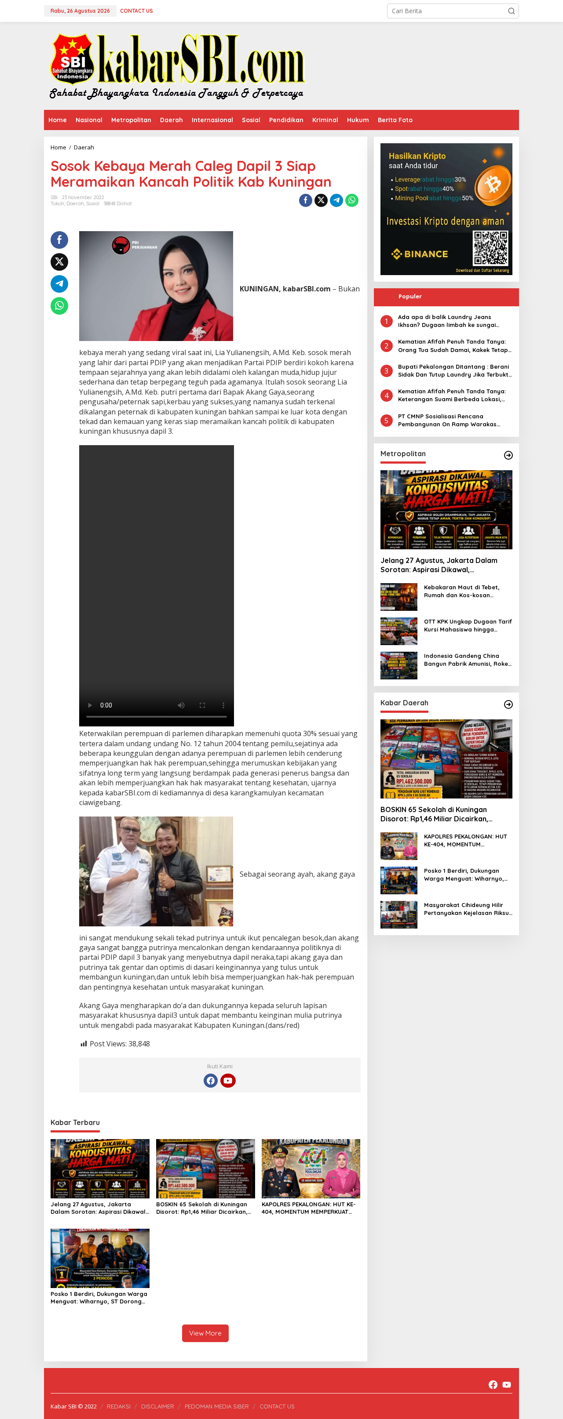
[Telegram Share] (336, 200)
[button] (511, 11)
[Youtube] (227, 1081)
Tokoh (57, 203)
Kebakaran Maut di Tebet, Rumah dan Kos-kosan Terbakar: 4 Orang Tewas (462, 591)
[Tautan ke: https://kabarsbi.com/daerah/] (508, 704)
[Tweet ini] (321, 200)
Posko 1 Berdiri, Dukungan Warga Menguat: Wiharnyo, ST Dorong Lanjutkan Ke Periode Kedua (99, 1297)
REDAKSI (119, 1406)
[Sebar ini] (305, 200)
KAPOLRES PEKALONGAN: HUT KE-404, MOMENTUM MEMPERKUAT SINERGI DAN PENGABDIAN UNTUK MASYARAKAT (310, 1208)
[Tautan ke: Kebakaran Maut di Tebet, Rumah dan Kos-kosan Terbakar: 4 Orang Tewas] (398, 596)
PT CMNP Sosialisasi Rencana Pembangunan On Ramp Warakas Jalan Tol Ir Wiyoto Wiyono (447, 420)
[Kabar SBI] (177, 65)
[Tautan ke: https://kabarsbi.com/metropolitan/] (508, 455)
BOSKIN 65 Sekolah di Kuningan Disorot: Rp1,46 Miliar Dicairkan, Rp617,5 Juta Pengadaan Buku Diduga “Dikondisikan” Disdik (202, 1208)
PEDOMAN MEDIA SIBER (217, 1406)
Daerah (75, 203)
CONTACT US (277, 1406)
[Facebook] (211, 1081)
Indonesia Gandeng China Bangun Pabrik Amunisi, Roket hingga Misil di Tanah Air (467, 660)
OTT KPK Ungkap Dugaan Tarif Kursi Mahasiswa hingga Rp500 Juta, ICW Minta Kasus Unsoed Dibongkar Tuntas (468, 625)
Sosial (92, 203)
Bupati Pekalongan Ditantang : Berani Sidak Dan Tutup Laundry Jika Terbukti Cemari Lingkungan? (454, 370)
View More (205, 1333)
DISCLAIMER (157, 1406)
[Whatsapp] (351, 200)
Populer (410, 296)
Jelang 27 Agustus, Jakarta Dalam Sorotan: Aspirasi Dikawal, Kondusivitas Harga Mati (99, 1208)
